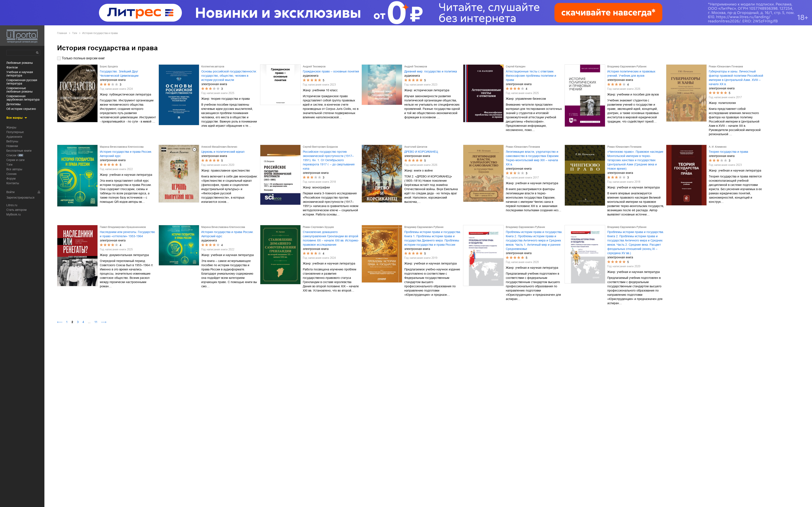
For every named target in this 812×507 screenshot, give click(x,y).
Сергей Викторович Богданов (320, 146)
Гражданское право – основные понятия (331, 71)
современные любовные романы (19, 89)
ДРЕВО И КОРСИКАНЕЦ (421, 151)
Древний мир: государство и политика (430, 71)
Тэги (9, 164)
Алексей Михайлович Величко (219, 146)
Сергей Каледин (515, 66)
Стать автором (16, 209)
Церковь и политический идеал (222, 151)
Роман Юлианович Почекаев (726, 66)
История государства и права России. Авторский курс (126, 154)
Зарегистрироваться (20, 197)
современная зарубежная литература (23, 97)
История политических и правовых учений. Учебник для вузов (631, 73)
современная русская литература (21, 81)
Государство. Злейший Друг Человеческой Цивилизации (119, 73)
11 (95, 322)
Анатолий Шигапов (415, 146)
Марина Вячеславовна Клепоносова (122, 146)
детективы (13, 104)
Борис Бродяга (109, 66)
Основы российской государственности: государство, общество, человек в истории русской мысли (229, 76)
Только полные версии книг (83, 58)
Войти (10, 192)
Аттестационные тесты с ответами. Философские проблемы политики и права (531, 76)
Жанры (11, 127)
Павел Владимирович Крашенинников (123, 227)
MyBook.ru (13, 214)
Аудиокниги (14, 136)
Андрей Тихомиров (314, 66)
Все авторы (14, 169)
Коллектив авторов (212, 66)
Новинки (12, 146)
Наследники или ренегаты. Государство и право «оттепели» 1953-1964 (127, 234)
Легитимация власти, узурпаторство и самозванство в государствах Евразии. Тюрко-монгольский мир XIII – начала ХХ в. (532, 158)
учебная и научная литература (19, 73)
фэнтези (12, 67)
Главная (62, 33)
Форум (11, 178)
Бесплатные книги (19, 150)
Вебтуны (12, 141)
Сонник (11, 174)
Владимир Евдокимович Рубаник (626, 66)
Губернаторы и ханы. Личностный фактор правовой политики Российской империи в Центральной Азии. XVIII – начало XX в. (736, 78)
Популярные (15, 132)
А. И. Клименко (718, 146)
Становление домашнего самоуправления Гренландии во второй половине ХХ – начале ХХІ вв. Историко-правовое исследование (331, 238)
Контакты (12, 183)
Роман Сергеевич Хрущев (318, 227)
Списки (11, 155)
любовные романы (19, 62)
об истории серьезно (21, 108)
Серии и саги (15, 160)
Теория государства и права (728, 151)
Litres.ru (11, 205)
